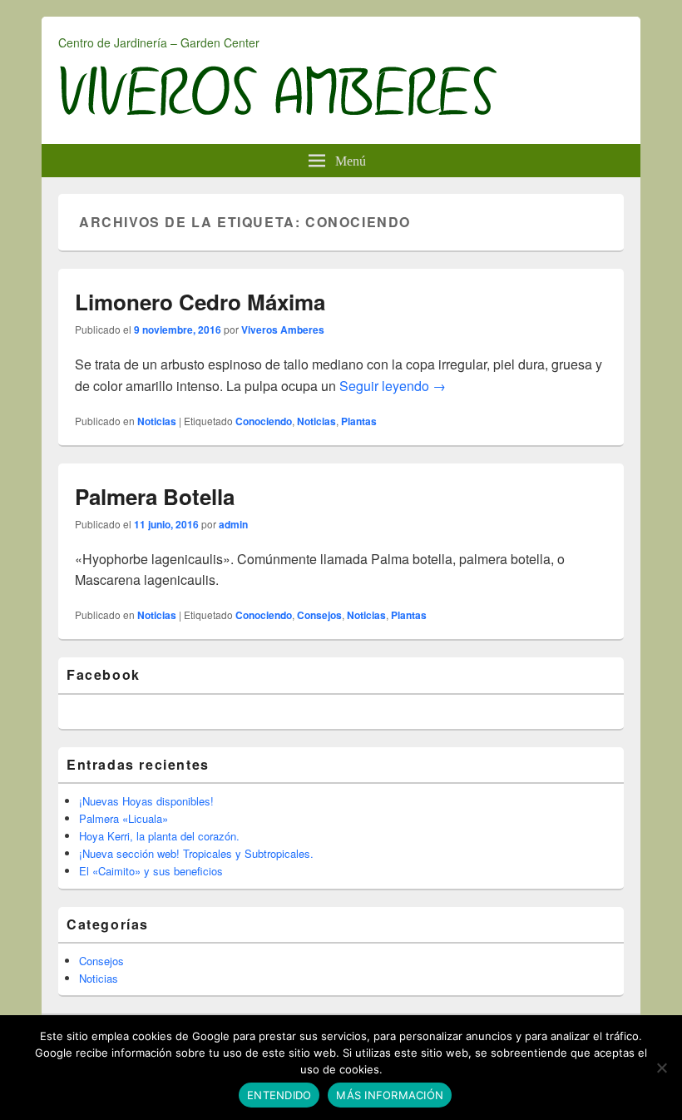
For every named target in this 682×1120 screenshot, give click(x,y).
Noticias (156, 421)
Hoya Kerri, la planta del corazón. (159, 836)
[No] (661, 1067)
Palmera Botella (155, 496)
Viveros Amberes (282, 329)
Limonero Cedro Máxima (200, 301)
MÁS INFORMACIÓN (389, 1095)
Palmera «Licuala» (123, 818)
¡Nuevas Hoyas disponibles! (146, 801)
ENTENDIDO (279, 1095)
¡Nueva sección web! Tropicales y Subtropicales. (196, 853)
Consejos (319, 614)
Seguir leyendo (392, 385)
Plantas (359, 421)
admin (233, 524)
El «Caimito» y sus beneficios (151, 871)
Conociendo (263, 421)
